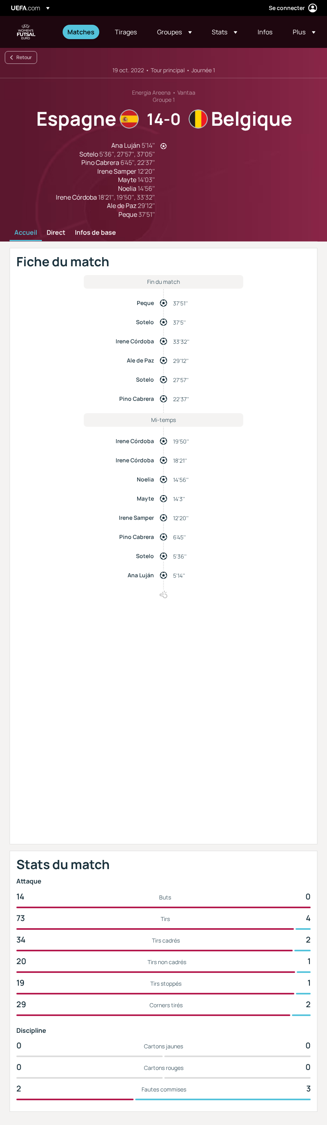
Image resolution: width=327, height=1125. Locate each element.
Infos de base (95, 232)
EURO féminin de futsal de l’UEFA (26, 32)
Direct (56, 232)
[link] (81, 32)
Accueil (25, 232)
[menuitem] (81, 32)
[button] (174, 32)
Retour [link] (24, 57)
